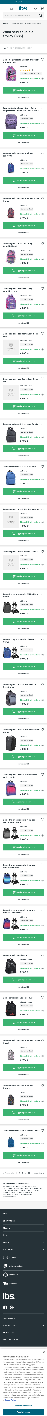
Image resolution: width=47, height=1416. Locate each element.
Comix (24, 115)
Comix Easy (26, 250)
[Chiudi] (44, 1352)
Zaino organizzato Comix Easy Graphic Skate (17, 290)
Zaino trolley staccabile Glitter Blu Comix (19, 640)
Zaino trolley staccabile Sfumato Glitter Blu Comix (19, 866)
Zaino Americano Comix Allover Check (21, 1130)
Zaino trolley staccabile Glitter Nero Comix (20, 595)
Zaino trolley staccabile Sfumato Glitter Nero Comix (19, 821)
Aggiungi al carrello (25, 90)
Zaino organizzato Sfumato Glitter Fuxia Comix (20, 776)
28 (29, 1173)
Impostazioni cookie (23, 1405)
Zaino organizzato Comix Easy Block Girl (20, 380)
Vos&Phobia (27, 959)
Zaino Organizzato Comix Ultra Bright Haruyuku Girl (21, 61)
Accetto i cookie (23, 1412)
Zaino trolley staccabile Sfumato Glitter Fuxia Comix (19, 911)
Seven (24, 67)
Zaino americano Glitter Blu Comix (19, 466)
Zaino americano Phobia (15, 955)
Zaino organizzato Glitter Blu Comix (20, 551)
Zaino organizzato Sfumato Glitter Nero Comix (20, 685)
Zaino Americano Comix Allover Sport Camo (21, 199)
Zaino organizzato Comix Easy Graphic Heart (17, 244)
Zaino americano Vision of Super (18, 998)
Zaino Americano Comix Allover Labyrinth (18, 154)
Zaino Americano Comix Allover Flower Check (21, 1041)
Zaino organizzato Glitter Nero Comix (21, 509)
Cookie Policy (10, 1400)
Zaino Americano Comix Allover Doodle (18, 1086)
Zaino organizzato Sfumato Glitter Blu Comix (21, 730)
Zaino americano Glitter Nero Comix (20, 424)
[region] (23, 1382)
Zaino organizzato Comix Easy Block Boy (20, 335)
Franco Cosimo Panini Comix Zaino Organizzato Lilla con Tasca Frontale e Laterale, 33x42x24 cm (21, 109)
